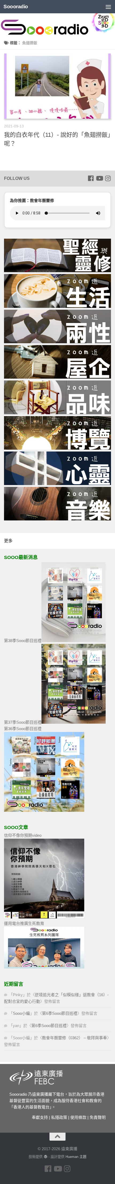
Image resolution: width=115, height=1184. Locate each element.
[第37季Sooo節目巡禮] (73, 722)
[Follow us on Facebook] (90, 178)
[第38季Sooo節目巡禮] (73, 640)
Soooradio (15, 6)
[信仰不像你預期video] (44, 917)
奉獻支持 (40, 1117)
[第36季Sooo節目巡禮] (44, 810)
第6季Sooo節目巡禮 (59, 1013)
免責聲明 (98, 1117)
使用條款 (78, 1117)
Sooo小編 (21, 1013)
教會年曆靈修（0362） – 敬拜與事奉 (74, 1038)
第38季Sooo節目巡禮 (22, 640)
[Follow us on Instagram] (108, 178)
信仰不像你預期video (22, 835)
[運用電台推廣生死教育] (44, 967)
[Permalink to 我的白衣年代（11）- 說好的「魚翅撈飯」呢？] (57, 86)
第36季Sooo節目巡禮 (22, 728)
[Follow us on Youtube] (99, 178)
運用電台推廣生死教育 (24, 923)
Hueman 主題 (76, 1157)
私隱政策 (59, 1117)
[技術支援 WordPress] (45, 1156)
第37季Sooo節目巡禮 (22, 722)
